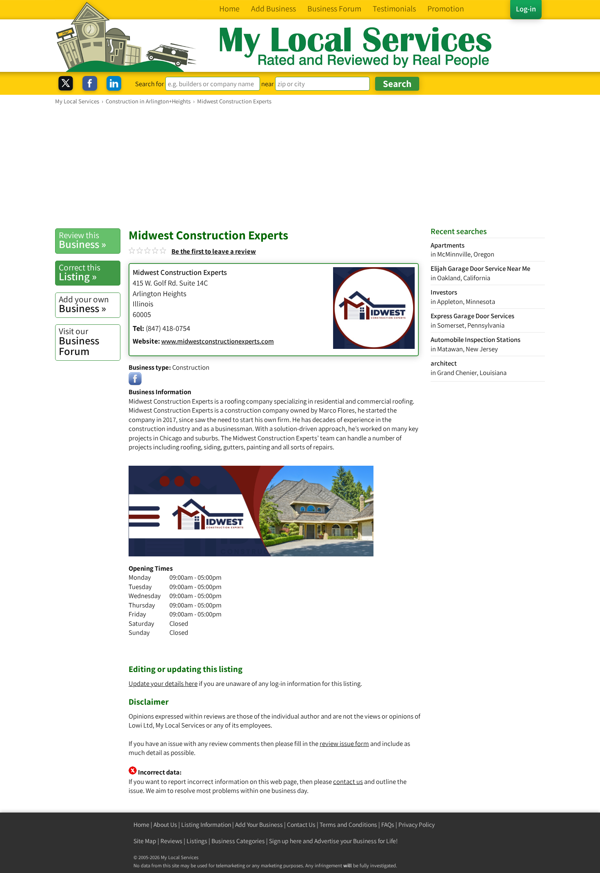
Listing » (79, 272)
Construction (190, 367)
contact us (348, 781)
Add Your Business (259, 824)
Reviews (171, 841)
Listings (197, 841)
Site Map (144, 841)
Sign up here (285, 841)
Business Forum (79, 341)
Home (141, 824)
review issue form (344, 743)
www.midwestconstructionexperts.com (217, 341)
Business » (82, 240)
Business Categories (238, 841)
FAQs (387, 824)
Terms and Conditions (348, 824)
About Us (165, 824)
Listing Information (206, 824)
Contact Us (301, 824)
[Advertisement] (300, 166)
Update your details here (163, 683)
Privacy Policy (416, 824)
